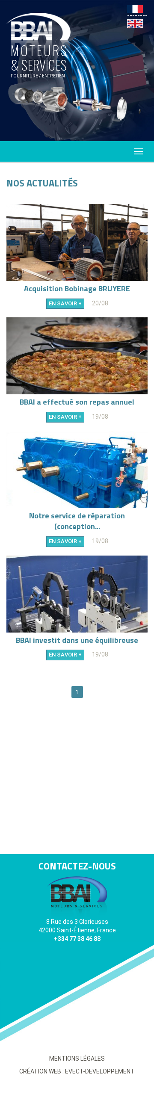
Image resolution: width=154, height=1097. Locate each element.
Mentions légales (77, 1058)
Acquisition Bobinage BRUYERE (77, 288)
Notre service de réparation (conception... (77, 521)
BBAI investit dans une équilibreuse (77, 640)
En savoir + (65, 303)
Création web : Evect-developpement (77, 1071)
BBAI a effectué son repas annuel (77, 402)
